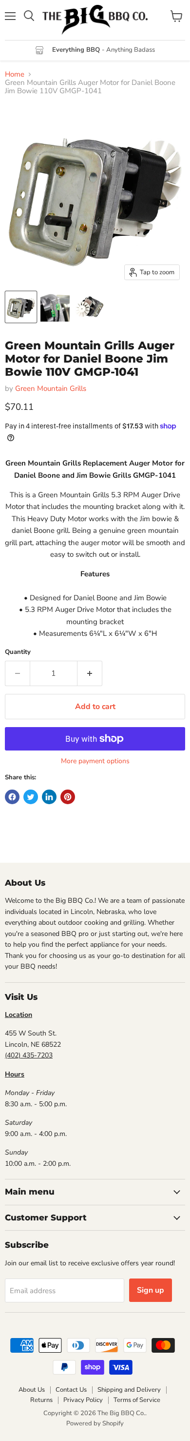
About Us (32, 1389)
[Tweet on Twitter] (30, 797)
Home (14, 74)
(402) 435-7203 (29, 1055)
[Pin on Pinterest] (67, 797)
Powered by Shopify (95, 1423)
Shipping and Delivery (129, 1389)
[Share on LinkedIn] (49, 797)
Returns (41, 1400)
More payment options (95, 761)
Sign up (150, 1290)
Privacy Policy (83, 1400)
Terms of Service (137, 1400)
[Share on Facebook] (12, 797)
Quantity (18, 652)
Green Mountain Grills (50, 388)
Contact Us (71, 1389)
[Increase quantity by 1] (89, 673)
